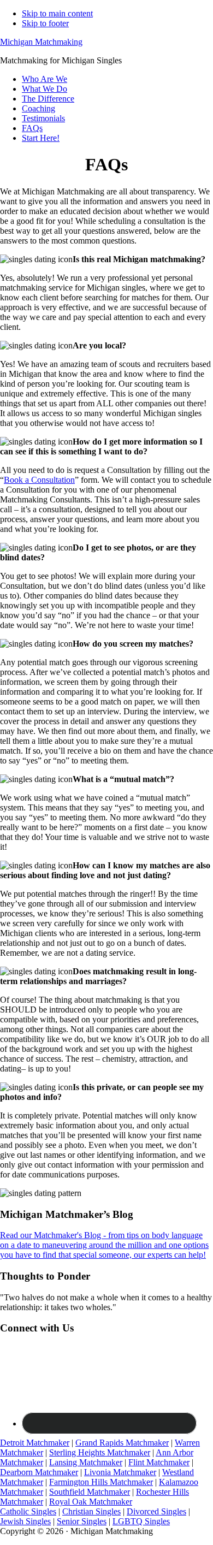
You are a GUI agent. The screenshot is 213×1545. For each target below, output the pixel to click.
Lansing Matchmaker (85, 1462)
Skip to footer (45, 23)
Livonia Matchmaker (120, 1472)
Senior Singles (81, 1521)
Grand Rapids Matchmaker (122, 1442)
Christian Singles (91, 1511)
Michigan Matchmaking (41, 41)
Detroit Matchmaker (34, 1442)
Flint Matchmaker (159, 1462)
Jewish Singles (25, 1521)
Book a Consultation (39, 479)
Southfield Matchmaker (89, 1491)
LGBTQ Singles (141, 1521)
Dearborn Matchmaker (39, 1472)
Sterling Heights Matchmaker (99, 1452)
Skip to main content (57, 13)
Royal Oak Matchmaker (90, 1501)
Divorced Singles (156, 1511)
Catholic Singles (28, 1511)
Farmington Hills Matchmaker (101, 1482)
